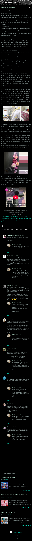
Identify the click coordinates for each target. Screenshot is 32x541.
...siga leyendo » (26, 490)
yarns (26, 229)
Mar (13, 244)
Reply (8, 252)
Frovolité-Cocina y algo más (8, 218)
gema (8, 255)
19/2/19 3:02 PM (17, 360)
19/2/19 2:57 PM (17, 268)
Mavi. (8, 427)
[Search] (30, 3)
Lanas (16, 229)
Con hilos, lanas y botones (14, 377)
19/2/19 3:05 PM (17, 434)
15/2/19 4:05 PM (12, 348)
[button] (30, 7)
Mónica (9, 285)
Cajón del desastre (5, 216)
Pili (8, 348)
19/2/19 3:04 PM (17, 414)
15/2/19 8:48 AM (20, 235)
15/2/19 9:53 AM (14, 255)
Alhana (9, 319)
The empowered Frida (8, 477)
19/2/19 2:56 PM (17, 244)
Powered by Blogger (17, 532)
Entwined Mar (10, 3)
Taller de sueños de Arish (22, 218)
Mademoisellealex (15, 216)
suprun (19, 535)
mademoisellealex (12, 235)
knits (12, 229)
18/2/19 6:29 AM (13, 426)
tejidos (21, 229)
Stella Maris (10, 404)
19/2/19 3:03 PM (17, 387)
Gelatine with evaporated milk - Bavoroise (14, 495)
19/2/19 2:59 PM (17, 302)
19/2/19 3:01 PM (17, 334)
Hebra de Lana (23, 216)
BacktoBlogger (5, 229)
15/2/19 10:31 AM (15, 285)
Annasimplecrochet (16, 220)
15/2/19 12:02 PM (15, 319)
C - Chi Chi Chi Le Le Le (8, 512)
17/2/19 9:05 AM (17, 404)
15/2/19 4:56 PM (25, 377)
